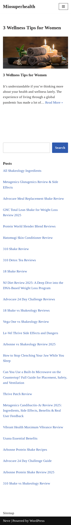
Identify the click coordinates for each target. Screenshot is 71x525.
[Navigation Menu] (63, 6)
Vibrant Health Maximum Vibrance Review (33, 427)
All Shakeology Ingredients (22, 171)
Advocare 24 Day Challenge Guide (27, 461)
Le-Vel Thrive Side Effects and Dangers (30, 333)
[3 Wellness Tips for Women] (35, 53)
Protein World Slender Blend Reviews (29, 226)
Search (60, 148)
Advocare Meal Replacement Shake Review (33, 198)
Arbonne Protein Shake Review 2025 (28, 472)
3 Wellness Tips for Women (25, 75)
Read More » (54, 102)
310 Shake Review (16, 249)
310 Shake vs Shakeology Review (26, 483)
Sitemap (8, 513)
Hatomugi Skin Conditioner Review (28, 238)
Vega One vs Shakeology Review (26, 322)
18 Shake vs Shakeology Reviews (26, 310)
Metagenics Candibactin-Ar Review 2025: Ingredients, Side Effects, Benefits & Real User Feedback (32, 410)
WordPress (37, 521)
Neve (6, 521)
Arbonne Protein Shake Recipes (25, 449)
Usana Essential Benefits (20, 438)
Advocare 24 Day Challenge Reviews (29, 299)
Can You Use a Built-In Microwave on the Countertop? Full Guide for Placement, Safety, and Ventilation (35, 377)
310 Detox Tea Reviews (19, 260)
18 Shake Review (15, 271)
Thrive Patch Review (17, 394)
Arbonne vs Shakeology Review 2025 (29, 344)
